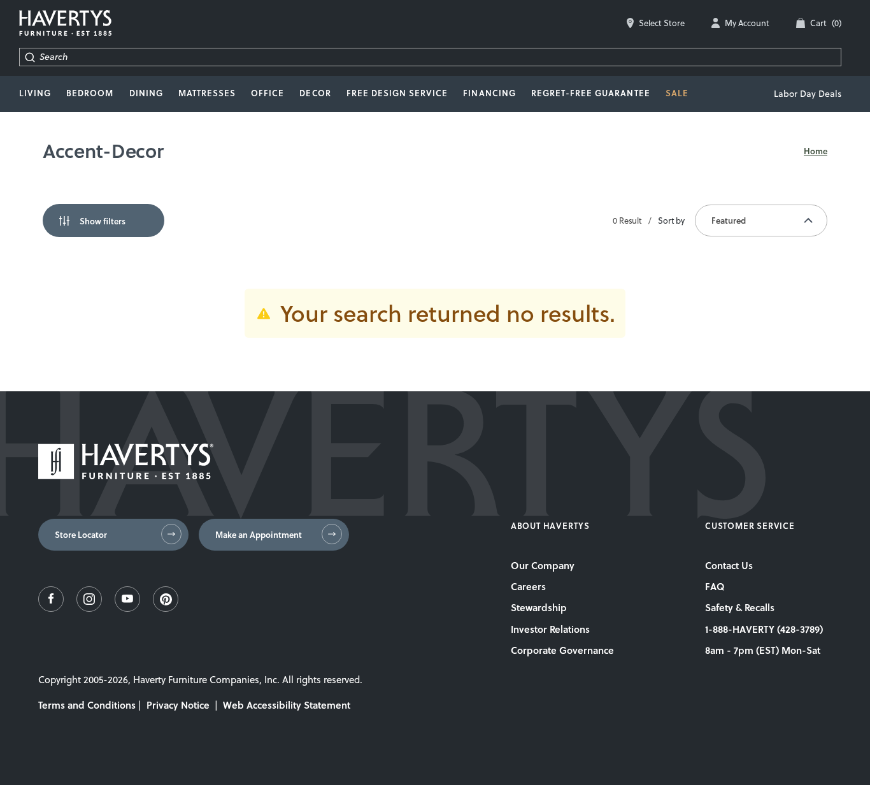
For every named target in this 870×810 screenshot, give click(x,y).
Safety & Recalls (739, 607)
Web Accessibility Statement (286, 705)
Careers (528, 586)
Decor (315, 93)
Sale (677, 93)
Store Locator (81, 534)
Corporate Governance (562, 650)
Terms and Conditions (87, 705)
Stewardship (539, 607)
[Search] (29, 57)
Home (815, 151)
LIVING (35, 93)
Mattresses (207, 93)
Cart (825, 23)
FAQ (715, 586)
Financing (489, 93)
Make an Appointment (258, 534)
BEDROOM (89, 93)
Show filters (102, 221)
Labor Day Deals (807, 93)
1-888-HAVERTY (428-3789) (764, 629)
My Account (747, 23)
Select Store (662, 23)
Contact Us (729, 565)
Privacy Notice (178, 705)
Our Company (542, 565)
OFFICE (267, 93)
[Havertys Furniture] (125, 475)
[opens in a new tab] (51, 608)
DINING (146, 93)
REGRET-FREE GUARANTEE (590, 93)
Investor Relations (550, 629)
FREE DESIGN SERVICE (397, 93)
